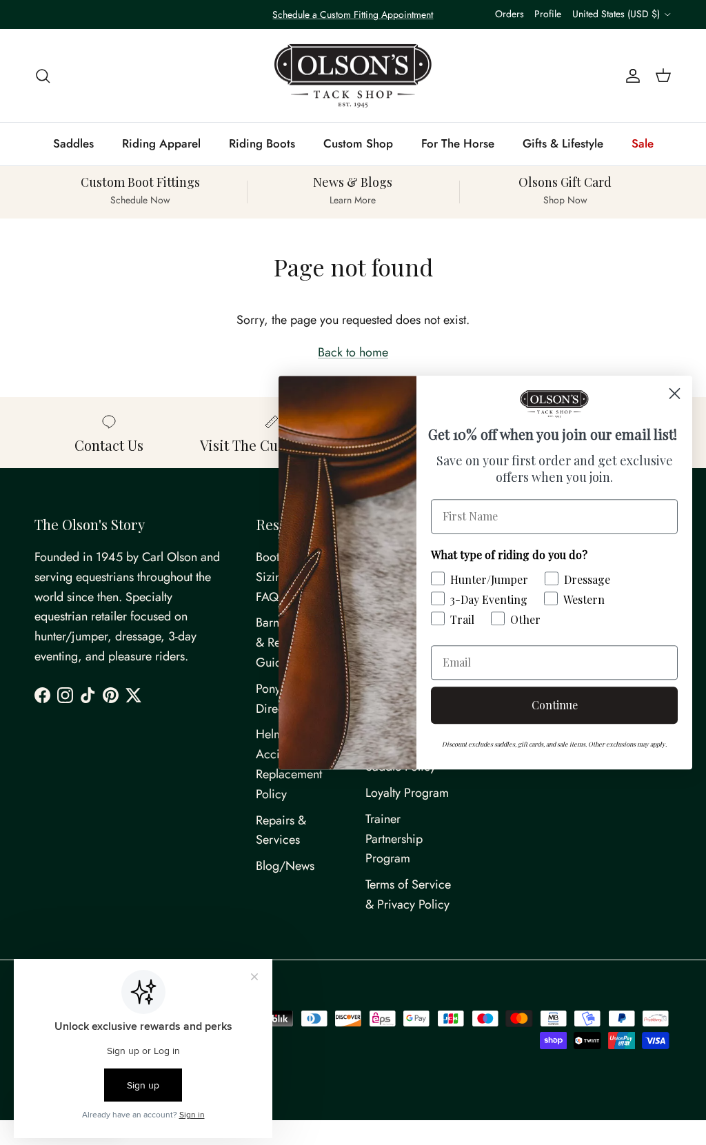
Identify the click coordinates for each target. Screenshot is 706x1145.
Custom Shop (358, 143)
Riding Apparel (161, 143)
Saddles (73, 143)
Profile (547, 14)
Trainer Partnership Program (394, 839)
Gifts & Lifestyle (563, 143)
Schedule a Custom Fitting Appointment (352, 14)
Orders (509, 14)
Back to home (353, 352)
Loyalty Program (407, 793)
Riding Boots (262, 143)
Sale (643, 143)
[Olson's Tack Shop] (353, 76)
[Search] (42, 75)
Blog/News (285, 866)
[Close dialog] (675, 393)
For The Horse (457, 143)
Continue (555, 705)
